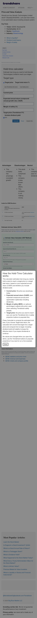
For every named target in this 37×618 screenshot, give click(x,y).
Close (5, 344)
